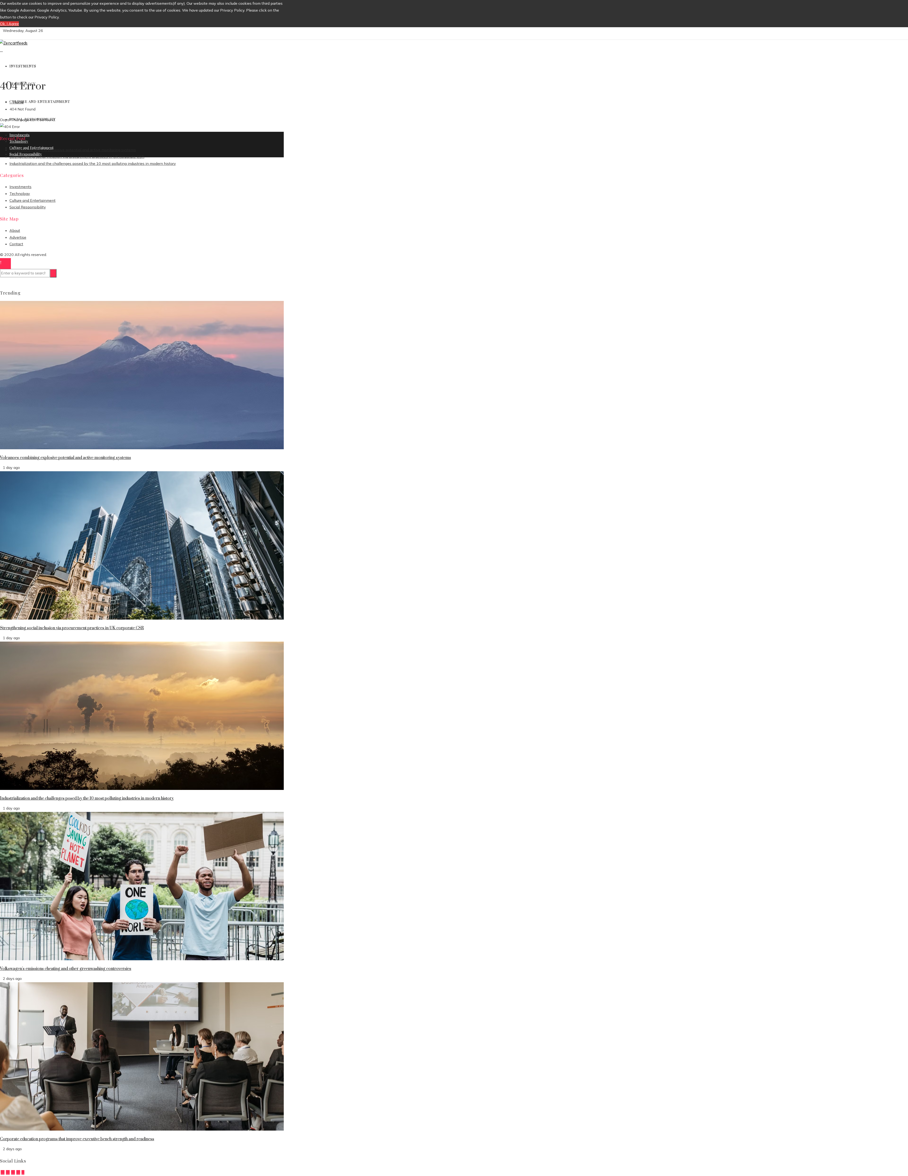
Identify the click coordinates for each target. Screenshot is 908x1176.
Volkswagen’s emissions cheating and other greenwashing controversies (65, 968)
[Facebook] (2, 1172)
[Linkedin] (23, 1172)
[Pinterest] (18, 1172)
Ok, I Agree (9, 23)
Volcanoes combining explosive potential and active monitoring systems (72, 149)
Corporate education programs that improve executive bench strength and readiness (77, 1139)
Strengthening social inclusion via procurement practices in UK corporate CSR (76, 156)
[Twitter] (7, 1172)
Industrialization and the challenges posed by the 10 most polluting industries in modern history (92, 163)
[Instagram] (13, 1172)
